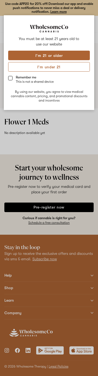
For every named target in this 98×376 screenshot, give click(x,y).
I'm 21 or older (49, 55)
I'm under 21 (49, 67)
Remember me (35, 79)
